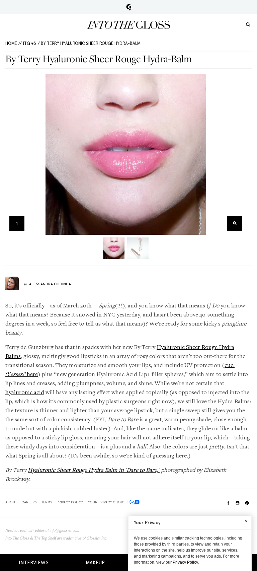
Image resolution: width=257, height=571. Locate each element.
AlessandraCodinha (50, 284)
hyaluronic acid (24, 392)
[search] (248, 24)
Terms (46, 502)
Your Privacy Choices (108, 502)
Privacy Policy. (186, 562)
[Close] (246, 521)
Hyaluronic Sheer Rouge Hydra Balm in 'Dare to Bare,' (94, 470)
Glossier (128, 7)
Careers (28, 502)
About (11, 502)
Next (239, 154)
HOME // (13, 43)
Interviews (34, 563)
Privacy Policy (70, 502)
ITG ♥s (29, 43)
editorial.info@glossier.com (57, 530)
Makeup (95, 563)
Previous (12, 154)
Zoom (234, 223)
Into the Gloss (128, 24)
